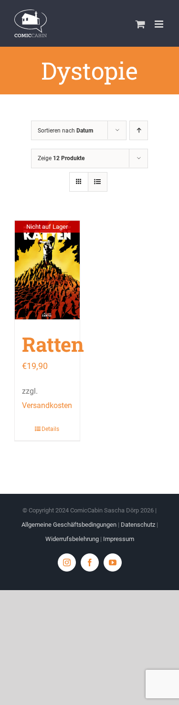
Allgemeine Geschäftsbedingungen (68, 524)
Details (50, 429)
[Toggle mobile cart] (140, 24)
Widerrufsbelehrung (72, 538)
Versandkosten (47, 405)
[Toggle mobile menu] (160, 24)
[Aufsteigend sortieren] (138, 130)
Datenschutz (138, 524)
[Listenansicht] (97, 182)
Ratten (53, 344)
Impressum (118, 538)
